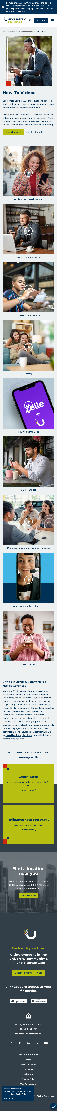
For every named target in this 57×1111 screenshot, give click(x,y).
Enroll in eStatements (28, 257)
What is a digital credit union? (28, 606)
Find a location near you (28, 871)
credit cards (48, 725)
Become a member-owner (30, 974)
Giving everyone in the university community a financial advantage (28, 959)
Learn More (28, 790)
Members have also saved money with (28, 755)
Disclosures (28, 1069)
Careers (29, 1059)
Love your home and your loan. (28, 825)
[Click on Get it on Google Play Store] (38, 1001)
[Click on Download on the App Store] (18, 1001)
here (29, 735)
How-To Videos (19, 92)
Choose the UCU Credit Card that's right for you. (28, 784)
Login (43, 20)
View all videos (15, 132)
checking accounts (31, 725)
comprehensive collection (35, 121)
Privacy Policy (28, 1079)
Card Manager (28, 490)
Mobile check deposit (28, 315)
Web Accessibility (29, 1084)
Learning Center (27, 31)
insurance (26, 732)
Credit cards (28, 777)
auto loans (26, 728)
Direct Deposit (28, 664)
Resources (14, 31)
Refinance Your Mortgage (28, 820)
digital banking (13, 735)
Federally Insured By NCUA (28, 1033)
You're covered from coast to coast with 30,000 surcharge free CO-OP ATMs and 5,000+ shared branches (29, 885)
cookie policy (21, 1094)
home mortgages (11, 728)
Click (24, 735)
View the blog (33, 132)
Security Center (28, 1064)
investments (38, 732)
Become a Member (28, 1054)
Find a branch (29, 895)
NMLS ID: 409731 (28, 1029)
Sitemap (28, 1074)
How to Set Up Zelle (28, 431)
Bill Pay (28, 373)
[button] (30, 20)
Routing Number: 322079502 (28, 1024)
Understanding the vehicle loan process (28, 548)
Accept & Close (12, 1098)
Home (5, 31)
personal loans (40, 728)
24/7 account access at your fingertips (29, 989)
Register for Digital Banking (28, 199)
